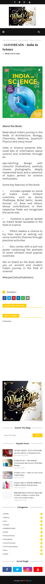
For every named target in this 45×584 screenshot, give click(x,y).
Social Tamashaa (22, 543)
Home (4, 40)
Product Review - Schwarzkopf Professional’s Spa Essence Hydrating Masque (28, 462)
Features (22, 517)
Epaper (22, 554)
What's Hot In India (12, 54)
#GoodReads (12, 40)
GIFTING (22, 514)
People (22, 532)
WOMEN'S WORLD (22, 528)
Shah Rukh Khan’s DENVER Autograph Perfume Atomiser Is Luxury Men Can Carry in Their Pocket (28, 495)
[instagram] (24, 2)
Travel (22, 550)
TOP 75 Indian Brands (22, 546)
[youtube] (30, 2)
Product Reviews (22, 536)
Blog (29, 580)
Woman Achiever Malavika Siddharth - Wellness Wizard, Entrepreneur (28, 484)
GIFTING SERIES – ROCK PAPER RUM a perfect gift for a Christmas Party (28, 451)
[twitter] (19, 2)
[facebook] (14, 2)
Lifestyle (22, 525)
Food (22, 521)
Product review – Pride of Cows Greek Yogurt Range (28, 474)
